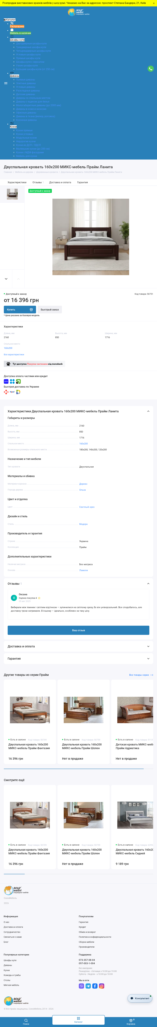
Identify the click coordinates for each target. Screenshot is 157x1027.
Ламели (83, 570)
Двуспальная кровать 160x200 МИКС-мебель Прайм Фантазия (29, 746)
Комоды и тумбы (12, 975)
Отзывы (38, 182)
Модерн (83, 524)
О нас (6, 922)
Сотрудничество (12, 932)
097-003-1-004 (87, 963)
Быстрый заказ (50, 309)
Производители (86, 947)
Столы (7, 980)
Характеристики (17, 182)
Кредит (82, 927)
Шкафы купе (10, 960)
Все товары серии (139, 675)
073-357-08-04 (87, 960)
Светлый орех (86, 507)
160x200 (8, 348)
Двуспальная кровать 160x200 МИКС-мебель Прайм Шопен (82, 746)
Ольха (82, 489)
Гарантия (82, 182)
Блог (6, 942)
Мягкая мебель (11, 985)
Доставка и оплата (60, 182)
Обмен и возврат (87, 932)
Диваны (8, 965)
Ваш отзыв (78, 630)
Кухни (7, 970)
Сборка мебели (86, 942)
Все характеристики (14, 354)
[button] (6, 279)
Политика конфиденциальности (95, 937)
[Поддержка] (150, 68)
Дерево (83, 484)
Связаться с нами (13, 937)
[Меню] (5, 83)
